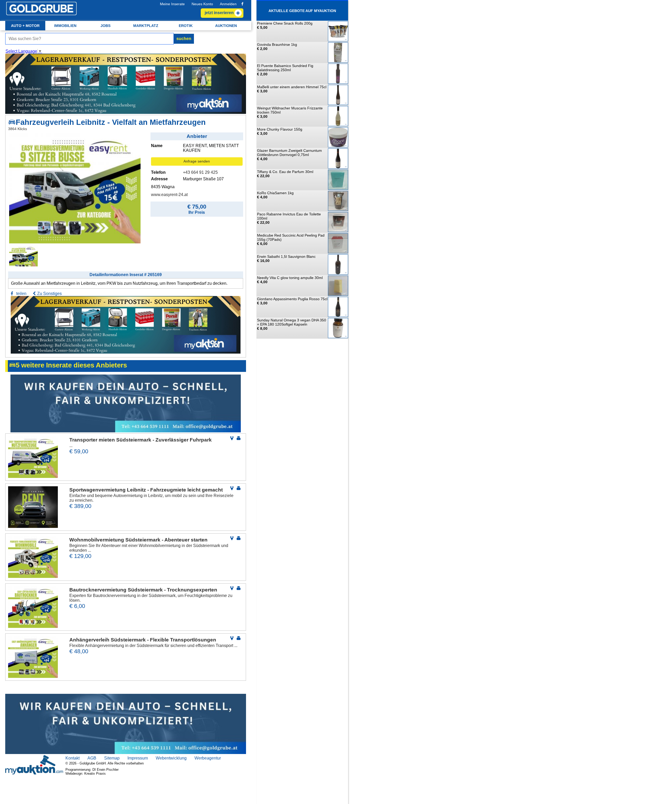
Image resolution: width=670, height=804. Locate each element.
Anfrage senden (196, 161)
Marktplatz (145, 26)
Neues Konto (202, 4)
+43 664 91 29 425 (200, 172)
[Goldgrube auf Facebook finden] (242, 4)
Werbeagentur (207, 758)
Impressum (137, 758)
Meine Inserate (172, 4)
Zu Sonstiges (49, 293)
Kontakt (72, 758)
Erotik (186, 26)
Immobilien (65, 26)
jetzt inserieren (219, 12)
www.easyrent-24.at (169, 194)
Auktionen (226, 26)
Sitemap (112, 758)
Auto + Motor (25, 26)
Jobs (105, 26)
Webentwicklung (171, 758)
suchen (183, 38)
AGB (91, 758)
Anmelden (228, 4)
